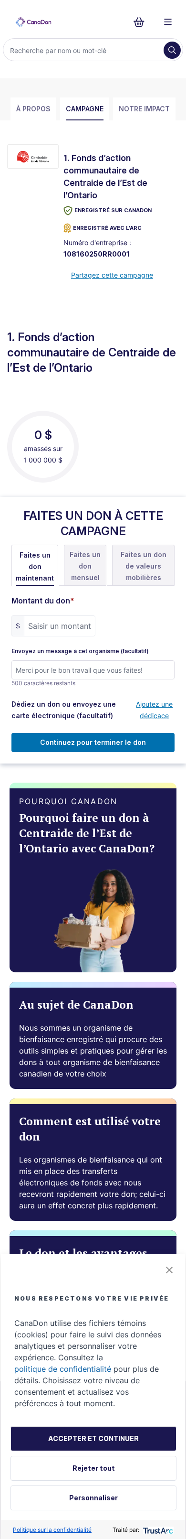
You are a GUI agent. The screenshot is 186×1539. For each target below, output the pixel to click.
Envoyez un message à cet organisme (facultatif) (80, 651)
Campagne (84, 109)
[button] (169, 1270)
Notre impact (144, 109)
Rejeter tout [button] (93, 1468)
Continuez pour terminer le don (93, 742)
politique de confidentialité (62, 1369)
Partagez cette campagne (112, 275)
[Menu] (168, 22)
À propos (33, 109)
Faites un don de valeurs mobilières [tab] (143, 565)
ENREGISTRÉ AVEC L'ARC (107, 228)
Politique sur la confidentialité (52, 1529)
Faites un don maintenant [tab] (35, 566)
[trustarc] (157, 1530)
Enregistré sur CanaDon (113, 210)
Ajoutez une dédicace (154, 710)
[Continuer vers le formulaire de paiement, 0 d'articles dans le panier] (142, 22)
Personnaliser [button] (93, 1498)
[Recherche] (172, 50)
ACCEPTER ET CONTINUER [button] (93, 1438)
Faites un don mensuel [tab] (85, 565)
